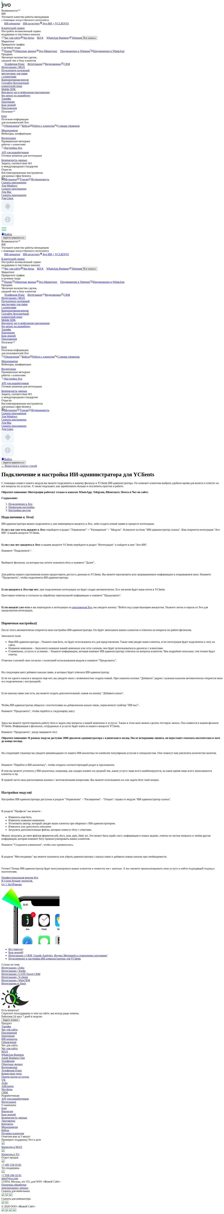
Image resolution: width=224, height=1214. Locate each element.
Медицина (10, 179)
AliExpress (7, 1086)
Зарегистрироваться (13, 237)
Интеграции (34, 64)
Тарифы (6, 98)
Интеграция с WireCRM (15, 980)
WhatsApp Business (57, 37)
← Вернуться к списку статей (19, 465)
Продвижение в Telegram (75, 51)
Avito (4, 1083)
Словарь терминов (68, 125)
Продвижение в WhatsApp (108, 51)
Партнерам (8, 101)
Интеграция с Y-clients (14, 977)
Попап (8, 51)
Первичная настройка (21, 507)
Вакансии (7, 1111)
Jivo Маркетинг (48, 51)
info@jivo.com (9, 1178)
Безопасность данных (14, 1117)
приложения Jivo (82, 607)
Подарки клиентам (12, 1133)
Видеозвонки (53, 64)
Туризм (24, 179)
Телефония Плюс (14, 64)
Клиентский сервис (13, 28)
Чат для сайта (12, 37)
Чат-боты (28, 37)
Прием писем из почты (15, 1076)
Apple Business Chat (13, 1057)
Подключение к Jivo (20, 504)
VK (3, 1079)
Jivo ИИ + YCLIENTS (56, 23)
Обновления (11, 125)
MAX (40, 37)
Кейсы (26, 125)
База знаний (8, 104)
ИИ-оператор (12, 23)
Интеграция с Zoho (12, 967)
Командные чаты (11, 1073)
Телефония (7, 1061)
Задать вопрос (10, 1020)
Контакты (7, 1123)
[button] (112, 10)
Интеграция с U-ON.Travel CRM (20, 974)
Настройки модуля (19, 510)
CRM (67, 64)
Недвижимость (40, 179)
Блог (4, 1108)
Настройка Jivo (13, 147)
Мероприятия (9, 1127)
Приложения (9, 108)
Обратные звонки (25, 51)
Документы (8, 1120)
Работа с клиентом (43, 125)
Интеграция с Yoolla (13, 970)
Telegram (77, 37)
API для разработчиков (15, 1098)
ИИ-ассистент (31, 23)
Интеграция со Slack (13, 983)
